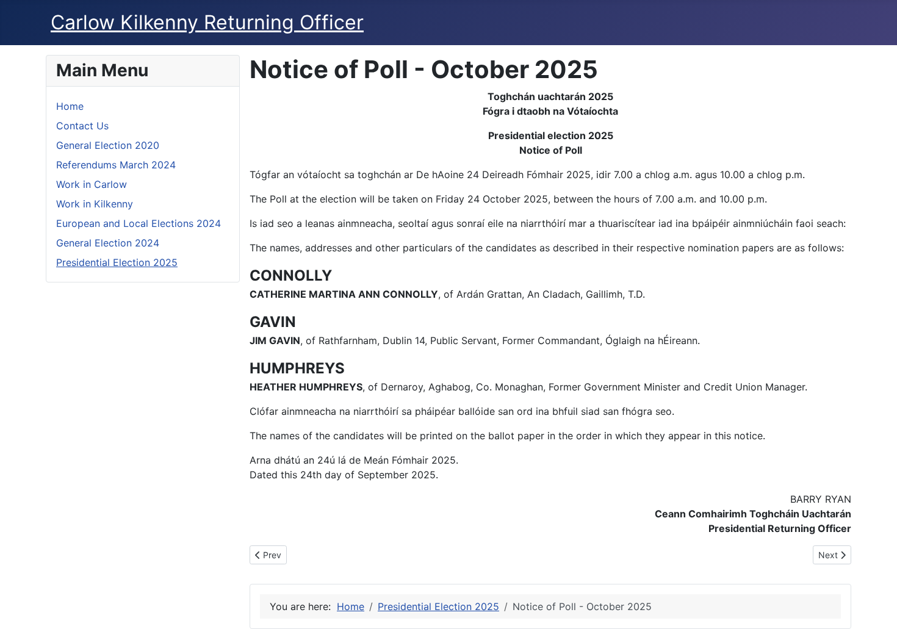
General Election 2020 (107, 145)
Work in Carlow (91, 184)
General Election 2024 (107, 243)
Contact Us (82, 126)
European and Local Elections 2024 (138, 223)
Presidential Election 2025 (117, 262)
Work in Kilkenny (94, 204)
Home (70, 106)
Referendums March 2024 (116, 165)
